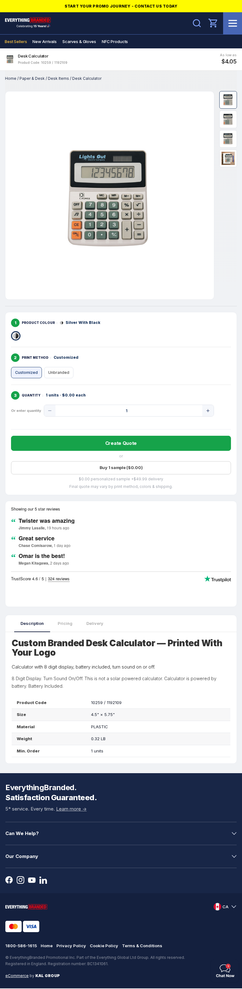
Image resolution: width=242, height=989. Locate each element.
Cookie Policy (104, 945)
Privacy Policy (71, 945)
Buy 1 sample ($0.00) (121, 467)
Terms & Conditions (142, 945)
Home (10, 78)
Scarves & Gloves (79, 41)
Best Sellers (16, 41)
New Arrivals (44, 41)
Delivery (94, 623)
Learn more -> (71, 809)
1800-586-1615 (21, 945)
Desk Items (58, 78)
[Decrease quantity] (49, 410)
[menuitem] (16, 41)
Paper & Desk (32, 78)
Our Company (21, 856)
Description (32, 623)
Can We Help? (22, 833)
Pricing (65, 623)
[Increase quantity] (208, 410)
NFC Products (115, 41)
